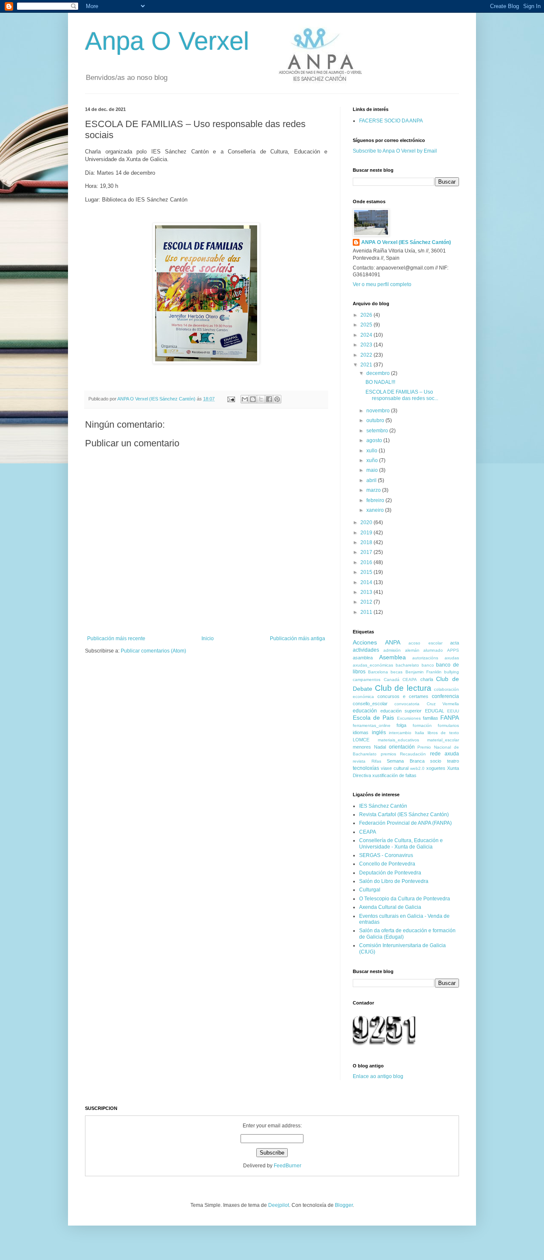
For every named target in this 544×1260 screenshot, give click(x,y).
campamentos (366, 679)
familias (430, 718)
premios (388, 754)
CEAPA (409, 679)
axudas (452, 658)
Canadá (392, 679)
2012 (367, 602)
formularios (448, 725)
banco (428, 665)
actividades (366, 650)
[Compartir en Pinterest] (277, 399)
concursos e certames (402, 696)
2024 (367, 335)
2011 (367, 612)
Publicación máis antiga (297, 638)
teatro (453, 760)
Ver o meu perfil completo (382, 284)
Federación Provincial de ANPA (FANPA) (405, 823)
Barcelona (378, 672)
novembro (378, 411)
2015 (367, 572)
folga (401, 725)
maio (372, 470)
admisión (392, 650)
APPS (453, 650)
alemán (412, 650)
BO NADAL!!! (380, 382)
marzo (374, 490)
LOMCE (361, 739)
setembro (377, 431)
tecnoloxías (366, 768)
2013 (367, 592)
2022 (367, 355)
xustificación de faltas (394, 775)
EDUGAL (434, 710)
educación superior (401, 710)
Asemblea (392, 657)
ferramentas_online (372, 725)
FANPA (449, 717)
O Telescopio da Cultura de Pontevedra (404, 899)
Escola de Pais (373, 717)
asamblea (363, 657)
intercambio (400, 732)
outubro (375, 420)
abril (372, 480)
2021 (367, 365)
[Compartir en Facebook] (269, 399)
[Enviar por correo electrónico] (245, 399)
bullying (451, 672)
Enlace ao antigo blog (378, 1076)
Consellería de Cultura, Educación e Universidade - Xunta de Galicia (401, 843)
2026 (367, 315)
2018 (367, 542)
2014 (367, 582)
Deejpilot (278, 1205)
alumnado (433, 650)
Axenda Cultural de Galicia (390, 907)
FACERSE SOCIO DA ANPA (391, 121)
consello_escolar (370, 703)
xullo (372, 451)
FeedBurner (287, 1166)
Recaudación (413, 754)
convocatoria (406, 703)
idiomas (360, 732)
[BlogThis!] (253, 399)
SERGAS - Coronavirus (386, 855)
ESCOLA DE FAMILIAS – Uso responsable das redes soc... (402, 395)
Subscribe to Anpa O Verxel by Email (395, 151)
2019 (367, 533)
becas (396, 672)
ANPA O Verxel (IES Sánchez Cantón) (406, 242)
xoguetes (435, 768)
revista (359, 761)
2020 (367, 522)
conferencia (445, 696)
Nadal (380, 746)
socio (435, 760)
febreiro (375, 500)
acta (454, 642)
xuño (372, 460)
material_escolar (443, 740)
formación (422, 725)
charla (426, 679)
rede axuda (444, 754)
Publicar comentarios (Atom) (153, 651)
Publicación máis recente (116, 638)
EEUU (453, 711)
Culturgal (369, 890)
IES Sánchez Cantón (383, 806)
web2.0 (417, 768)
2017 (367, 552)
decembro (378, 373)
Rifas (376, 761)
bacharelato (407, 665)
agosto (374, 440)
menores (362, 746)
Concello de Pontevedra (387, 864)
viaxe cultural (394, 768)
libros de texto (443, 732)
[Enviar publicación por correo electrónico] (230, 398)
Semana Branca (406, 760)
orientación (402, 747)
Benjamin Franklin (423, 672)
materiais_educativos (398, 740)
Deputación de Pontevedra (390, 873)
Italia (419, 732)
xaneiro (375, 510)
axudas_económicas (373, 665)
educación (365, 711)
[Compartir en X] (261, 399)
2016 (367, 562)
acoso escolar (425, 643)
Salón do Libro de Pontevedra (393, 881)
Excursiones (409, 718)
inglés (379, 732)
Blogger (344, 1205)
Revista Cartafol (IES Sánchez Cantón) (404, 814)
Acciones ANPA (376, 642)
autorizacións (425, 658)
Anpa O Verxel (167, 41)
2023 (367, 345)
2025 (367, 325)
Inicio (207, 638)
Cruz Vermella (443, 703)
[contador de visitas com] (386, 1047)
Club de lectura (403, 688)
